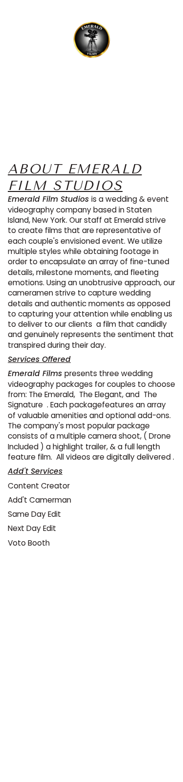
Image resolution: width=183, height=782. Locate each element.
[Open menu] (22, 42)
